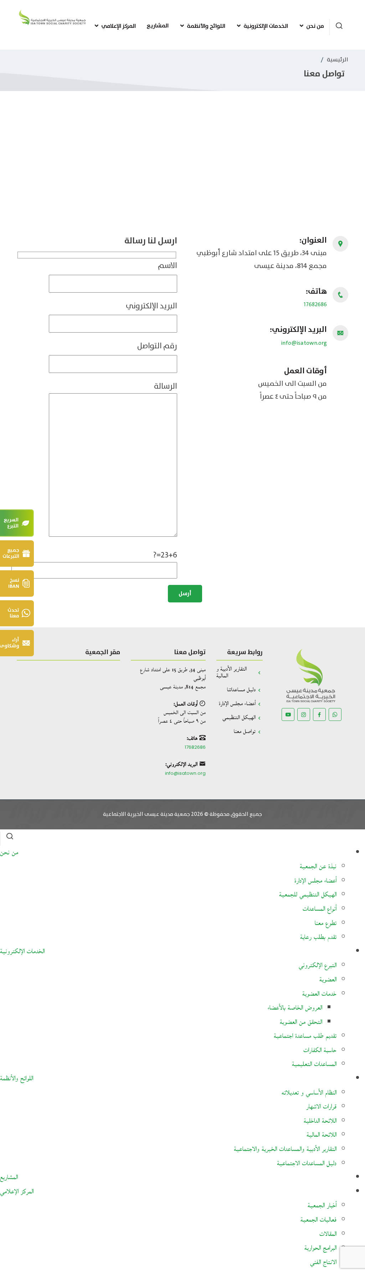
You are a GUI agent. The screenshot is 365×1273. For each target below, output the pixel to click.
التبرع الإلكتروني (317, 966)
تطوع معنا (325, 923)
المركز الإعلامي (118, 26)
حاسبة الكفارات (319, 1050)
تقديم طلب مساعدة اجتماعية (305, 1036)
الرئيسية (337, 59)
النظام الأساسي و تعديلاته (309, 1093)
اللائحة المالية (321, 1135)
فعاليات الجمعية (318, 1220)
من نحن (315, 26)
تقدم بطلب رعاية (318, 937)
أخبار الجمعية (322, 1206)
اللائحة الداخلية (320, 1121)
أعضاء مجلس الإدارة (237, 704)
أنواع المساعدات (319, 909)
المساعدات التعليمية (314, 1064)
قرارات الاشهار (321, 1107)
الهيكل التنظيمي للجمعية (307, 895)
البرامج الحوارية (320, 1248)
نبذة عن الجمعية (318, 867)
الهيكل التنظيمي (239, 717)
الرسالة (165, 386)
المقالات (327, 1234)
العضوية (327, 980)
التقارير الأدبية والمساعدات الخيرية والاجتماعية (285, 1149)
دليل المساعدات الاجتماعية (306, 1164)
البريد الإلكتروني (151, 306)
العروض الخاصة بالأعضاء (295, 1008)
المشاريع (157, 25)
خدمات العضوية (319, 994)
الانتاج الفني (323, 1262)
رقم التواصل (157, 346)
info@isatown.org (304, 343)
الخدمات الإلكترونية (265, 26)
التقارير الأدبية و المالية (231, 673)
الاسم (167, 265)
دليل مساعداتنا (241, 690)
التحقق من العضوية (301, 1022)
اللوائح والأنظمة (206, 26)
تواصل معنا (245, 731)
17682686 (315, 304)
